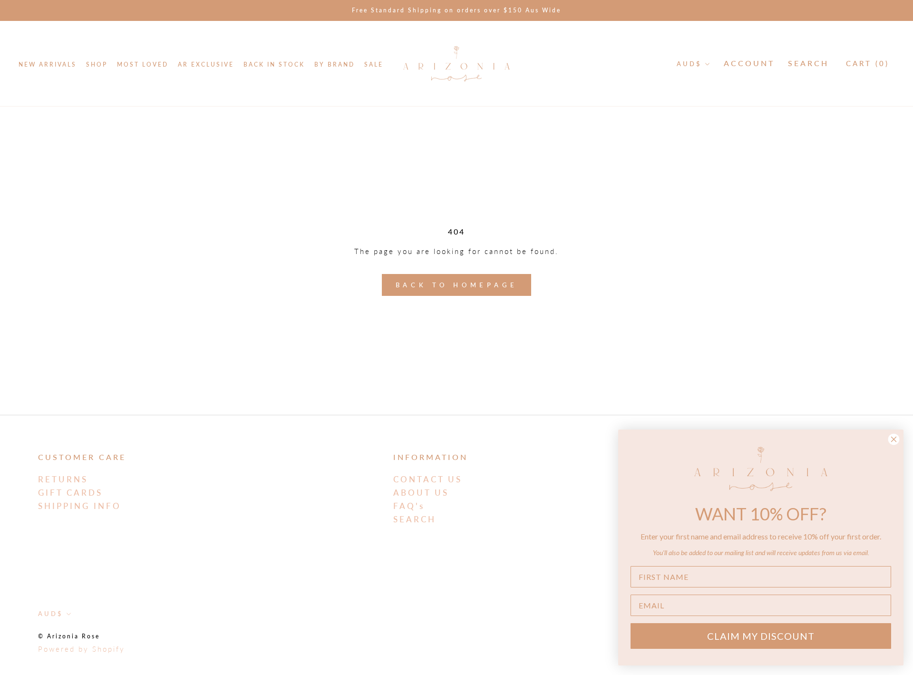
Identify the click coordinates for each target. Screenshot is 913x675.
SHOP (96, 64)
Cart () (867, 63)
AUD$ (689, 64)
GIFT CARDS (70, 493)
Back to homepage (457, 285)
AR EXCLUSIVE (206, 64)
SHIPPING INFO (79, 506)
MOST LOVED (142, 64)
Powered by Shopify (81, 649)
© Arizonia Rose (69, 636)
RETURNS (63, 479)
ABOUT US (421, 493)
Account (749, 63)
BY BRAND (334, 64)
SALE (373, 64)
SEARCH (414, 519)
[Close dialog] (894, 439)
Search (808, 63)
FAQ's (409, 506)
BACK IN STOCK (274, 64)
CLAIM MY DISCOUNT (761, 636)
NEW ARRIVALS (48, 64)
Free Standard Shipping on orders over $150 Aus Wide (456, 10)
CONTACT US (427, 479)
